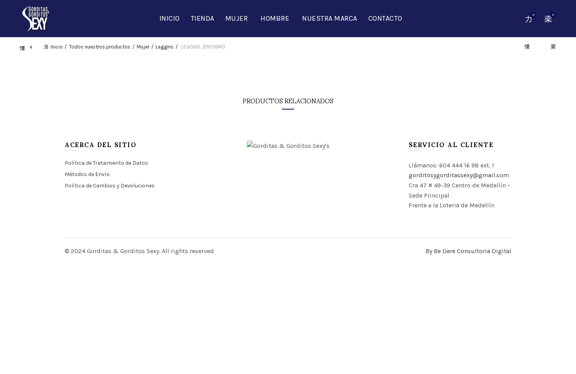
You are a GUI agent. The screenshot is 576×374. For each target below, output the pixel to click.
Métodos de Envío (87, 174)
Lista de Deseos (533, 15)
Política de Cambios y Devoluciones (110, 185)
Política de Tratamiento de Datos (106, 163)
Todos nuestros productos (99, 47)
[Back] (26, 47)
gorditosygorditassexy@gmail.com (459, 175)
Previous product (530, 47)
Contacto (385, 18)
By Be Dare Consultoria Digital (468, 251)
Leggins (165, 47)
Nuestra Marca (329, 18)
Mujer (236, 18)
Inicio (169, 18)
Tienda (202, 18)
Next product (550, 47)
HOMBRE (275, 18)
